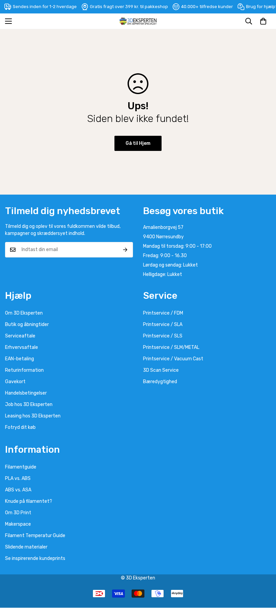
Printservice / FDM (163, 313)
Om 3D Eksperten (24, 313)
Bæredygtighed (160, 381)
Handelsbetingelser (26, 393)
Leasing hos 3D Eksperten (33, 416)
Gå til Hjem (138, 143)
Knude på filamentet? (28, 501)
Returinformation (24, 370)
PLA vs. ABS (18, 478)
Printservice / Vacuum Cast (173, 359)
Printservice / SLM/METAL (171, 347)
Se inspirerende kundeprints (35, 558)
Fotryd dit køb (20, 427)
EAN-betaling (19, 359)
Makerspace (18, 524)
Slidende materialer (26, 547)
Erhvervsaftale (21, 347)
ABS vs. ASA (18, 490)
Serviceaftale (20, 336)
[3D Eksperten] (138, 21)
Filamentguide (20, 467)
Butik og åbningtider (27, 324)
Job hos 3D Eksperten (29, 404)
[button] (263, 21)
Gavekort (15, 381)
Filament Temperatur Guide (35, 535)
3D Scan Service (161, 370)
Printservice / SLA (162, 324)
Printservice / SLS (162, 336)
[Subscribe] (125, 249)
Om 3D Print (18, 513)
